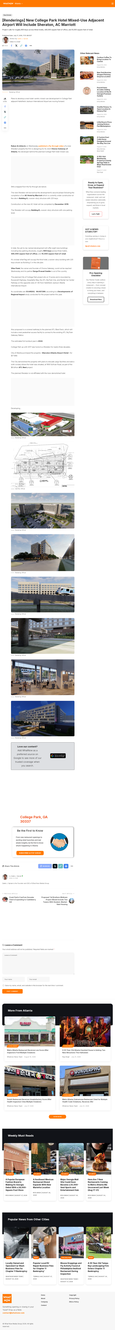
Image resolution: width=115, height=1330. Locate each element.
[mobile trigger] (113, 3)
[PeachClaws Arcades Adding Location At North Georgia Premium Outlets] (87, 91)
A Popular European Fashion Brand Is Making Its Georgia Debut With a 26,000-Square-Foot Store (16, 1184)
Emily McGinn (101, 67)
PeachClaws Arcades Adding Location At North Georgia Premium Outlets (104, 92)
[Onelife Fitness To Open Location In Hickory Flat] (87, 110)
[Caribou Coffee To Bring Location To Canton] (87, 60)
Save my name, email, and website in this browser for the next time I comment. (34, 985)
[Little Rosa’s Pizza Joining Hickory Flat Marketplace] (87, 125)
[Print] (26, 45)
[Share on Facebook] (11, 45)
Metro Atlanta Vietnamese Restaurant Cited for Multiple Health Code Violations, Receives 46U (84, 1100)
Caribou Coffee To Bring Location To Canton (104, 59)
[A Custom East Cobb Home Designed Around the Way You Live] (87, 140)
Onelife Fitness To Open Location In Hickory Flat (104, 109)
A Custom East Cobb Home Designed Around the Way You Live (104, 140)
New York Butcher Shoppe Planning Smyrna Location (104, 74)
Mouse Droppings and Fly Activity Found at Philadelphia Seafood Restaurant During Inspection (71, 1268)
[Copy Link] (21, 45)
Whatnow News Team (14, 1057)
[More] (31, 45)
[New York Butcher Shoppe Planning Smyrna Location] (87, 76)
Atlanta (10, 1174)
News (9, 1257)
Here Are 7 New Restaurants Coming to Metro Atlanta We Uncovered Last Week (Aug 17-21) (98, 1184)
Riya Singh (100, 172)
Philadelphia (66, 1257)
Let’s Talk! (96, 214)
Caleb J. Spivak (22, 38)
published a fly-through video (51, 146)
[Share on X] (16, 45)
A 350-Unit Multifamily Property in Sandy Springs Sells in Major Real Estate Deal (104, 162)
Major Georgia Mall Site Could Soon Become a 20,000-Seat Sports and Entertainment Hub (69, 1184)
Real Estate (7, 15)
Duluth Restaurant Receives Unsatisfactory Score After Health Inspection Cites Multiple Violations (29, 1100)
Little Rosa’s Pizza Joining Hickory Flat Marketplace (104, 124)
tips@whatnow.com (92, 246)
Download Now (96, 299)
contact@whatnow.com (13, 1313)
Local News (13, 1046)
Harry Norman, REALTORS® (101, 150)
